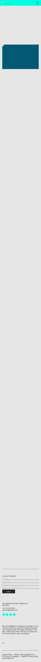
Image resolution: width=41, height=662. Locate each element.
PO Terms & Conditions (10, 656)
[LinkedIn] (3, 614)
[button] (37, 3)
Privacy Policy (7, 654)
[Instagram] (7, 614)
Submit (8, 592)
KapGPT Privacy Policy (29, 656)
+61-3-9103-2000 (8, 608)
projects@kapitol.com (10, 610)
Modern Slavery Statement (24, 654)
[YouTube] (10, 614)
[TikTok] (14, 614)
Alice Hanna (29, 107)
